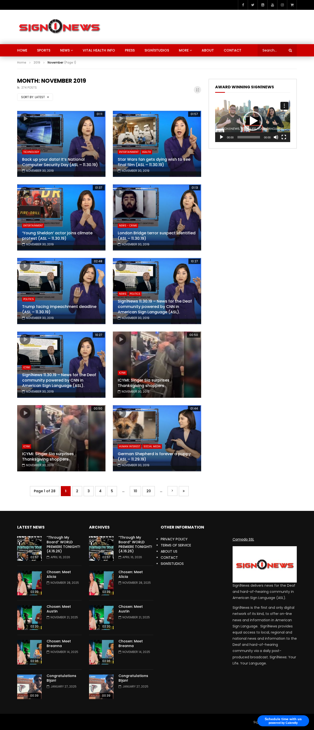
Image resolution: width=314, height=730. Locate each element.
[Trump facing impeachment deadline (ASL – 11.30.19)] (61, 291)
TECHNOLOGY (31, 152)
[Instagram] (282, 5)
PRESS (130, 50)
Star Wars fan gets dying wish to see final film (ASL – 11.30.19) (154, 162)
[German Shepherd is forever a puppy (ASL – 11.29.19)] (157, 438)
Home (21, 62)
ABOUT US (169, 551)
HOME (22, 50)
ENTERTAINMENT (129, 152)
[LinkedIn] (262, 5)
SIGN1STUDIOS (156, 50)
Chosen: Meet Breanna (59, 643)
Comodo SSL (243, 539)
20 (148, 491)
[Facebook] (243, 5)
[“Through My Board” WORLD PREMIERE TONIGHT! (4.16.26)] (29, 548)
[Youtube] (272, 5)
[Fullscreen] (283, 137)
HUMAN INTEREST (129, 446)
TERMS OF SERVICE (176, 545)
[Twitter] (253, 5)
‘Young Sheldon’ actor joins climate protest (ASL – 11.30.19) (57, 235)
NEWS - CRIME (128, 225)
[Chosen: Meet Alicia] (29, 583)
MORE (184, 50)
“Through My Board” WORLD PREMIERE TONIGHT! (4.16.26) (63, 544)
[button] (252, 121)
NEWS (65, 50)
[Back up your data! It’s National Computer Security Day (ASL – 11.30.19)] (61, 144)
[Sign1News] (59, 27)
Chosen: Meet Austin (59, 609)
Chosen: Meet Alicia (59, 574)
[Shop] (292, 5)
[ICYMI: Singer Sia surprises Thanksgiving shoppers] (157, 365)
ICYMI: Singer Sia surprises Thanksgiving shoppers (144, 382)
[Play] (221, 137)
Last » (184, 491)
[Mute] (276, 137)
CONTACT (232, 50)
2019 (37, 62)
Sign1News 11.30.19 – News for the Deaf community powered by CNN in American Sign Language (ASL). (155, 306)
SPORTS (43, 50)
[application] (252, 121)
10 (135, 491)
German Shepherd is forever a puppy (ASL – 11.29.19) (154, 456)
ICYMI (26, 367)
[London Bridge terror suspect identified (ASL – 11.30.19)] (157, 217)
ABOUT (208, 50)
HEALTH (146, 152)
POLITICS (28, 299)
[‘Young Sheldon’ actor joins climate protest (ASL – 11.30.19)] (61, 217)
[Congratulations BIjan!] (29, 687)
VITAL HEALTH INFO (99, 50)
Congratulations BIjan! (61, 678)
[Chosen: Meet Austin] (29, 617)
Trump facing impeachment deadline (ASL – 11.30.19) (59, 309)
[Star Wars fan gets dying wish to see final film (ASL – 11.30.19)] (157, 144)
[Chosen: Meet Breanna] (29, 652)
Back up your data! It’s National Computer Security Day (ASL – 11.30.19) (60, 162)
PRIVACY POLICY (174, 539)
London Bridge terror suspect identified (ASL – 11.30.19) (157, 235)
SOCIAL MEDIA (152, 446)
